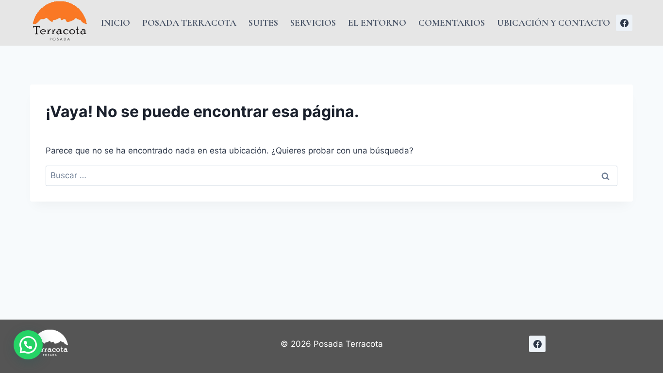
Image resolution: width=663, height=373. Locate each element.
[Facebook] (624, 23)
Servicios (313, 22)
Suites (263, 22)
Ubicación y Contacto (553, 22)
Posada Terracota (189, 22)
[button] (28, 344)
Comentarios (451, 22)
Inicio (115, 22)
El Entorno (377, 22)
